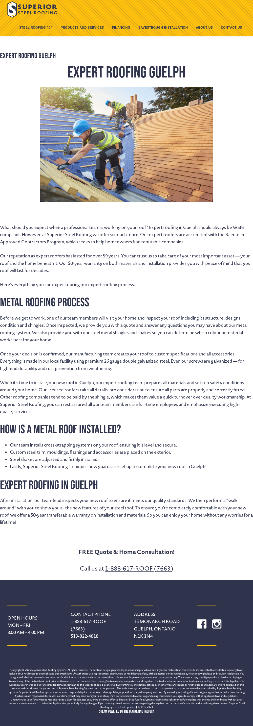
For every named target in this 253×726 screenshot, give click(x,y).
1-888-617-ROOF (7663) (139, 568)
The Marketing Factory (139, 711)
